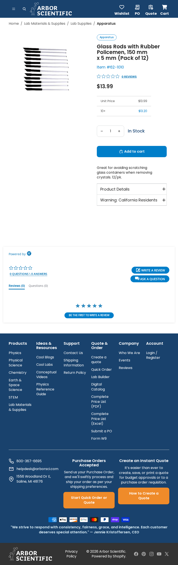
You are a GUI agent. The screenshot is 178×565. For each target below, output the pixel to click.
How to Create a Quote (143, 496)
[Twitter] (166, 554)
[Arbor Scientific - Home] (51, 8)
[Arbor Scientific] (30, 554)
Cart (164, 8)
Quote (151, 13)
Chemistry (17, 372)
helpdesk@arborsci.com (37, 469)
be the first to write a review (89, 315)
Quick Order (101, 369)
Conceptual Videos (46, 374)
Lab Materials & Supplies (44, 23)
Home (14, 23)
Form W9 (99, 438)
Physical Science (16, 362)
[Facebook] (136, 554)
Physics (15, 352)
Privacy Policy (71, 554)
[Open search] (24, 9)
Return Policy (75, 372)
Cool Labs (44, 364)
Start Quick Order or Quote (89, 500)
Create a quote (98, 359)
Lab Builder (100, 376)
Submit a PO (101, 431)
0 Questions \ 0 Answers (28, 274)
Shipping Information (74, 362)
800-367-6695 (29, 461)
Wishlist (121, 13)
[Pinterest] (143, 554)
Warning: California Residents (128, 200)
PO (137, 13)
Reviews (125, 367)
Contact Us (73, 352)
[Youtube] (159, 554)
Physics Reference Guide (45, 389)
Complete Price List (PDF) (100, 401)
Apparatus (107, 37)
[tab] (17, 286)
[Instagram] (151, 554)
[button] (149, 278)
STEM (13, 397)
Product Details (115, 189)
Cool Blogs (45, 357)
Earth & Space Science (15, 385)
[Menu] (14, 9)
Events (124, 360)
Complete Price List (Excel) (100, 418)
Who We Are (129, 352)
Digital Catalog (98, 387)
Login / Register (153, 355)
